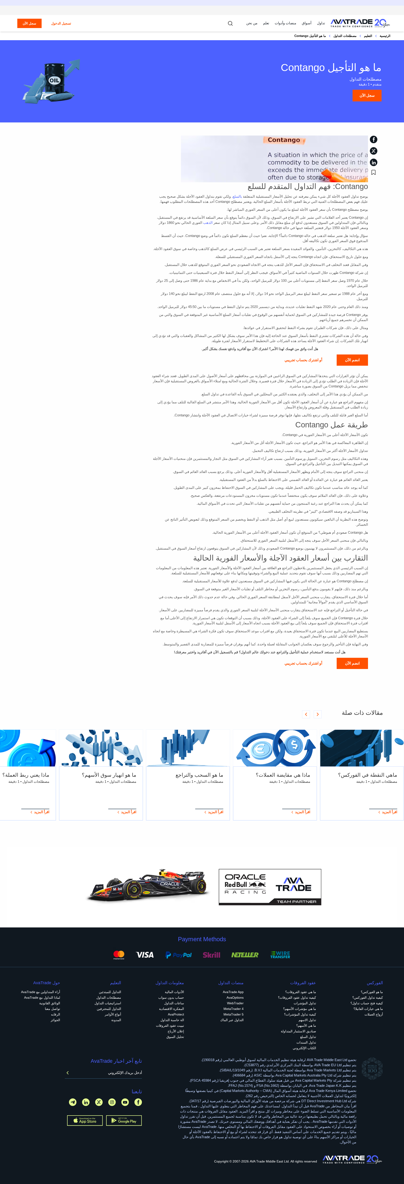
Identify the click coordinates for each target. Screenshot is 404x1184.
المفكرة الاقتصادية (171, 1009)
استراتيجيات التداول (107, 1003)
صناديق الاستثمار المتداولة (298, 1031)
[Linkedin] (86, 1102)
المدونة (116, 1020)
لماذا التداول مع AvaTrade (42, 997)
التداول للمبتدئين (110, 992)
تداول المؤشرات (305, 1003)
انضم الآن (352, 360)
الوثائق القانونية (49, 1003)
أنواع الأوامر (113, 1014)
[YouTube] (125, 1102)
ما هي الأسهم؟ (306, 1025)
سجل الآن (29, 23)
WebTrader (235, 1003)
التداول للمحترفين (109, 1009)
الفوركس (375, 982)
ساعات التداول (174, 1003)
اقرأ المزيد (389, 812)
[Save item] (373, 172)
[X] (99, 1102)
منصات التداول (231, 982)
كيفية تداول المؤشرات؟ (300, 1014)
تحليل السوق (175, 1037)
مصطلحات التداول (345, 36)
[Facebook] (138, 1102)
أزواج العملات (373, 1014)
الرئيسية (385, 36)
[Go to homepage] (360, 23)
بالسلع (237, 196)
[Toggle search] (230, 23)
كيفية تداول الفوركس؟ (367, 997)
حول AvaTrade (46, 982)
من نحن (251, 23)
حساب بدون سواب (171, 997)
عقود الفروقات (303, 982)
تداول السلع (308, 1037)
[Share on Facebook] (373, 139)
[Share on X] (373, 151)
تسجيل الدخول (61, 23)
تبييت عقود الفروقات (170, 1025)
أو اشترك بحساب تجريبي (303, 360)
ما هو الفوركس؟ (372, 992)
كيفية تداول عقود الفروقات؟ (297, 997)
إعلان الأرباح (176, 1031)
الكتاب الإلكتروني (304, 1048)
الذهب (208, 223)
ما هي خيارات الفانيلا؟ (368, 1009)
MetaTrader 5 (234, 1014)
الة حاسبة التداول (172, 1020)
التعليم (368, 36)
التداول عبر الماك (232, 1020)
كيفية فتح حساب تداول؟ (366, 1003)
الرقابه (55, 1014)
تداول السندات (306, 1042)
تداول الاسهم (307, 1020)
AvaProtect (176, 1014)
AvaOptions (235, 997)
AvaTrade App (233, 992)
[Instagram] (112, 1102)
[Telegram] (72, 1102)
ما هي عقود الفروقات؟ (300, 992)
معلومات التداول (169, 982)
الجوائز (55, 1020)
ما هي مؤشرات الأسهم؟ (299, 1009)
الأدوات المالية (174, 992)
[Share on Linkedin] (373, 162)
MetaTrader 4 (234, 1009)
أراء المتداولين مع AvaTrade (40, 992)
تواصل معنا (52, 1009)
